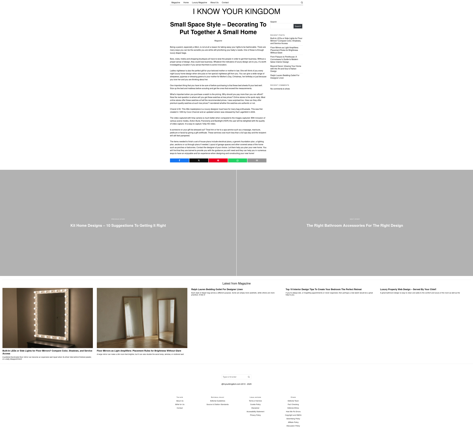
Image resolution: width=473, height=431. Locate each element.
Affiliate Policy (293, 422)
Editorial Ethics (293, 408)
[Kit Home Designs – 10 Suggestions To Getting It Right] (118, 223)
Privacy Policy (255, 415)
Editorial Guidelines (217, 401)
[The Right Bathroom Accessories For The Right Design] (355, 223)
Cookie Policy (255, 404)
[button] (248, 376)
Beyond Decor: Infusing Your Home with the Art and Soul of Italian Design (285, 69)
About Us (179, 401)
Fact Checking (293, 404)
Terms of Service (255, 401)
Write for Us (179, 404)
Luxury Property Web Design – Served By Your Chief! (408, 289)
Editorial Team (293, 401)
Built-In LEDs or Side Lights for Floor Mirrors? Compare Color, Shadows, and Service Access (286, 41)
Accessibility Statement (255, 411)
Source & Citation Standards (218, 404)
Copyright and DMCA (293, 415)
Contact (180, 408)
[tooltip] (179, 160)
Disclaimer (255, 408)
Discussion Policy (293, 425)
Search (273, 21)
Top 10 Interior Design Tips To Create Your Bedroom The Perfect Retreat (324, 289)
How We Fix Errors (293, 411)
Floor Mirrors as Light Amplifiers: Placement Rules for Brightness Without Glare (284, 50)
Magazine (218, 40)
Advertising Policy (293, 418)
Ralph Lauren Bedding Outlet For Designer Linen (284, 76)
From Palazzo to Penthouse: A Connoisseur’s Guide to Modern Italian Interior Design (284, 59)
